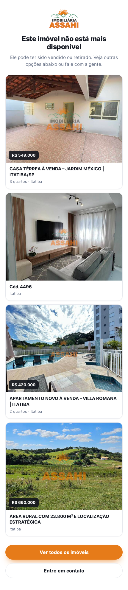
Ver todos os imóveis (64, 552)
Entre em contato (64, 571)
